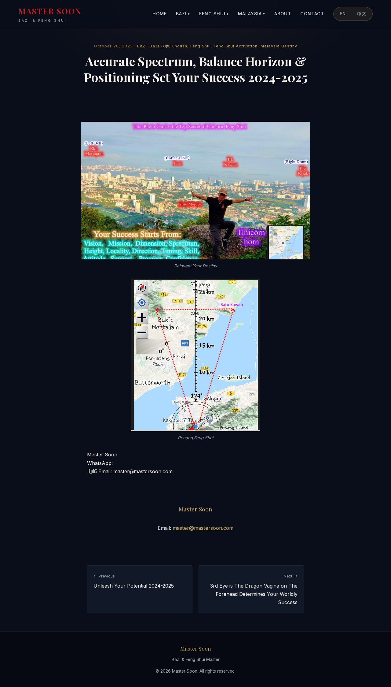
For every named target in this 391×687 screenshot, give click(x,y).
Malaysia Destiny (279, 46)
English (179, 46)
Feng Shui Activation (236, 46)
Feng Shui (214, 13)
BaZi (183, 13)
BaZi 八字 (159, 46)
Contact (312, 13)
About (282, 13)
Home (159, 13)
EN (343, 13)
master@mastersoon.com (203, 528)
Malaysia (251, 13)
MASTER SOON (50, 14)
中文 (361, 13)
